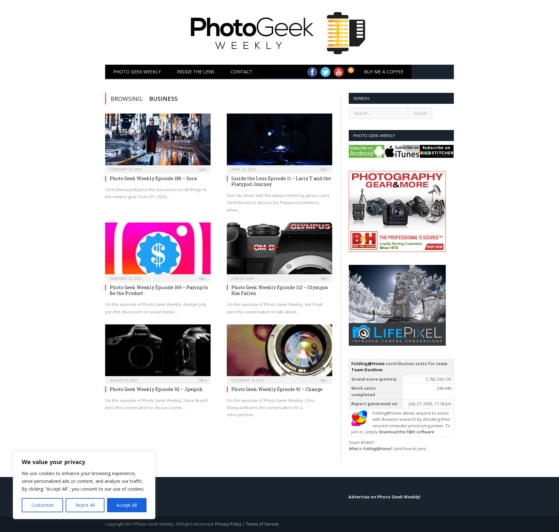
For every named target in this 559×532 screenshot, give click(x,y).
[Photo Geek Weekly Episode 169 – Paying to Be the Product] (158, 250)
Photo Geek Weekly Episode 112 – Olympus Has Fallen (279, 290)
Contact (241, 72)
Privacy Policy (228, 524)
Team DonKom (367, 370)
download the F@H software (406, 432)
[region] (84, 485)
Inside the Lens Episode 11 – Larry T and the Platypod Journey (281, 181)
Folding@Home (368, 363)
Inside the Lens (195, 72)
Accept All (126, 505)
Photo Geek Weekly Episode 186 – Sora (153, 178)
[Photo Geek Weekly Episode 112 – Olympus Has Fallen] (279, 250)
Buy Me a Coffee (383, 72)
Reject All (85, 505)
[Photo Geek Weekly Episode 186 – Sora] (158, 141)
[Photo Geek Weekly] (279, 31)
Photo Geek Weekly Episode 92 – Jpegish (156, 389)
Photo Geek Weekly (137, 72)
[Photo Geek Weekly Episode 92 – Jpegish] (158, 352)
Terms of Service (262, 524)
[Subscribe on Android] (366, 156)
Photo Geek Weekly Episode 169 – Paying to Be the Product (159, 290)
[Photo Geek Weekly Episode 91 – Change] (279, 352)
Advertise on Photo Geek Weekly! (384, 497)
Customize (42, 505)
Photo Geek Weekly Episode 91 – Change (277, 389)
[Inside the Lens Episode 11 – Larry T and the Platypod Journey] (279, 141)
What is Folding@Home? (370, 448)
